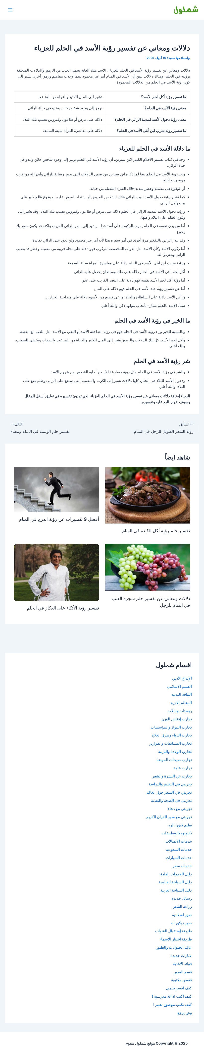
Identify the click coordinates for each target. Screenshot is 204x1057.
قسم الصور (183, 972)
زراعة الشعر (182, 906)
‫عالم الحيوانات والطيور (174, 947)
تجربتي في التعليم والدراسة (170, 784)
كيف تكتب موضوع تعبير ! (172, 1004)
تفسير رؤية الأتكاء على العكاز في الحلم (63, 607)
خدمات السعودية (179, 849)
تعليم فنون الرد (180, 825)
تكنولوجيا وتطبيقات (177, 833)
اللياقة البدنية (181, 694)
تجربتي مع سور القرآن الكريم (169, 817)
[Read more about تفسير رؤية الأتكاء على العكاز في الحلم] (56, 572)
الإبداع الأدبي (182, 678)
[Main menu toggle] (10, 10)
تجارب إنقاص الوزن (176, 719)
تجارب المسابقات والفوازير (171, 743)
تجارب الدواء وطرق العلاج (172, 735)
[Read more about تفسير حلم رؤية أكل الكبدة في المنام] (147, 495)
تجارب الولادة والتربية (175, 751)
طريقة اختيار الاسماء (175, 939)
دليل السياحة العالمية (175, 882)
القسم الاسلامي (179, 686)
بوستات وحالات (180, 711)
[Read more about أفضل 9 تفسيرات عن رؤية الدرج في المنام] (56, 489)
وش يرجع (184, 1013)
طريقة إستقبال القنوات (173, 931)
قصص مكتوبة (181, 980)
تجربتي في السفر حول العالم (169, 792)
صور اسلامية (182, 915)
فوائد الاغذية (182, 964)
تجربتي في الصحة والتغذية (171, 800)
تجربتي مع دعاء (180, 809)
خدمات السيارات (179, 857)
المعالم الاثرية (181, 702)
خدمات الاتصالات (178, 841)
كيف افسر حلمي (179, 988)
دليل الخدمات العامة (176, 874)
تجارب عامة (182, 768)
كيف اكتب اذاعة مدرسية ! (172, 996)
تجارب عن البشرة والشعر (172, 776)
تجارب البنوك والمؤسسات (171, 727)
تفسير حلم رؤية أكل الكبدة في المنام (156, 530)
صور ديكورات (181, 923)
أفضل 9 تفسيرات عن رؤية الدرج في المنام (59, 519)
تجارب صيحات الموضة (174, 760)
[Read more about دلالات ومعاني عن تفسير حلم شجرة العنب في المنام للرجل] (147, 567)
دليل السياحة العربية (176, 890)
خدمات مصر (182, 866)
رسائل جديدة (182, 898)
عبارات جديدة (181, 955)
